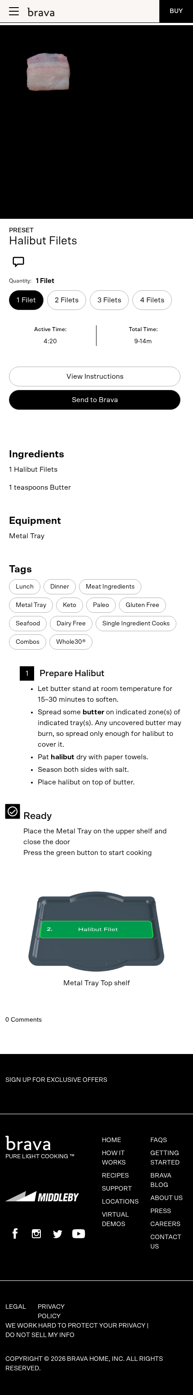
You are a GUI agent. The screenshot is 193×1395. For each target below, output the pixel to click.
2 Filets (67, 300)
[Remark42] (96, 1011)
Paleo (101, 605)
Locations (120, 1202)
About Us (166, 1198)
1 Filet (26, 300)
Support (117, 1189)
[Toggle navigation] (13, 11)
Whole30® (71, 642)
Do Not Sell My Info (40, 1335)
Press (160, 1211)
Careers (165, 1224)
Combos (27, 642)
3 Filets (109, 300)
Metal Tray (31, 605)
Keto (69, 605)
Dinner (59, 587)
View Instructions (94, 376)
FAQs (158, 1140)
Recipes (115, 1176)
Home (111, 1140)
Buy (176, 11)
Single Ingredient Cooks (136, 623)
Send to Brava (95, 399)
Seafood (28, 623)
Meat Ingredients (110, 587)
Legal (15, 1307)
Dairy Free (71, 623)
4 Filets (152, 300)
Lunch (25, 587)
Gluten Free (142, 605)
